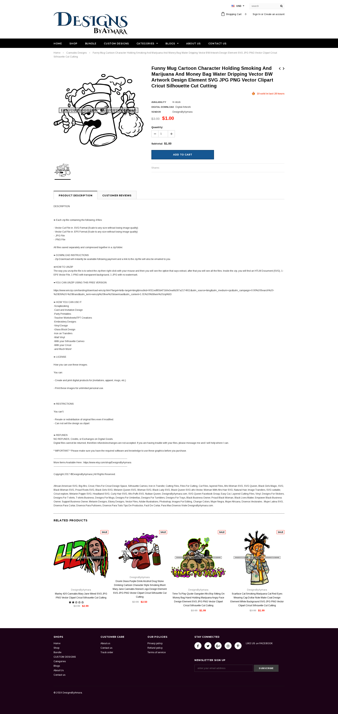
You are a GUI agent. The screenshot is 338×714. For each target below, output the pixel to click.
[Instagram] (228, 645)
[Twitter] (207, 645)
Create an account (274, 14)
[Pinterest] (238, 645)
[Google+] (218, 645)
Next (283, 68)
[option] (99, 110)
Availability (158, 102)
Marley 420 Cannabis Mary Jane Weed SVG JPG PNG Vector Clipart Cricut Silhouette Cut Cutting (81, 595)
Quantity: (157, 127)
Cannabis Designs (76, 52)
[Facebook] (197, 645)
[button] (76, 602)
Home (57, 52)
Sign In (257, 14)
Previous (279, 68)
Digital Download (162, 107)
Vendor (156, 112)
